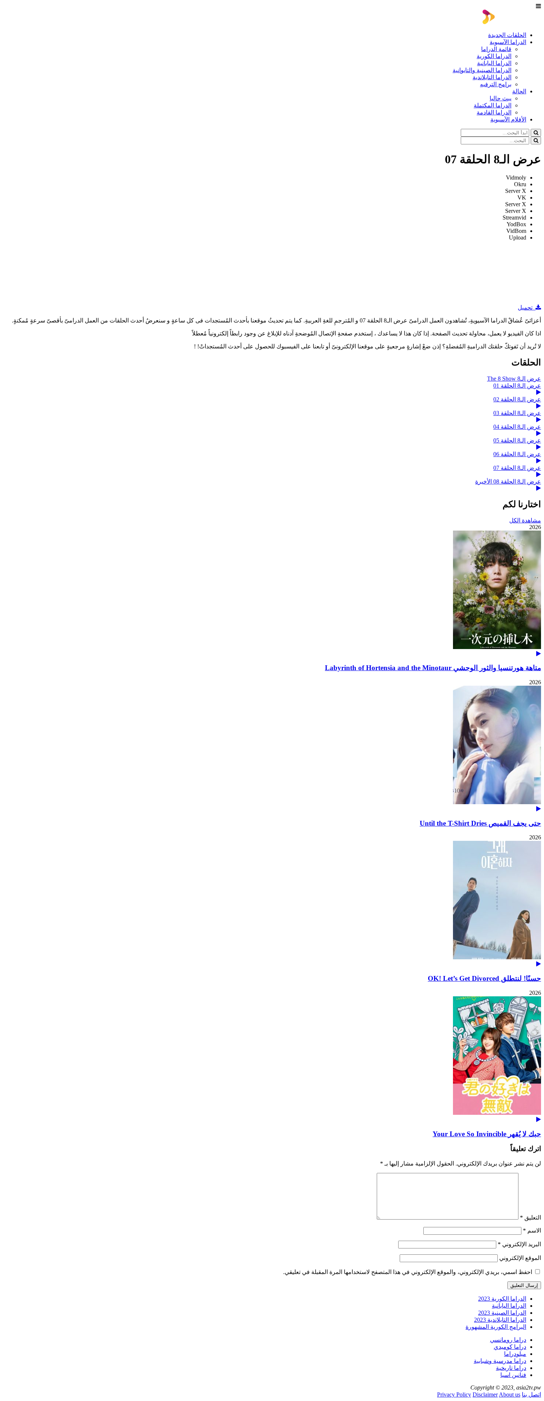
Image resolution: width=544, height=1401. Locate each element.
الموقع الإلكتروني (520, 1258)
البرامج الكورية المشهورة (496, 1327)
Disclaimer (485, 1394)
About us (509, 1394)
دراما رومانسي (508, 1340)
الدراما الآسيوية (508, 42)
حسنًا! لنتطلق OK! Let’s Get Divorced (484, 978)
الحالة (519, 91)
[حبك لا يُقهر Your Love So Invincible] (272, 1059)
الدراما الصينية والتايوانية (482, 70)
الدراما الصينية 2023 (502, 1313)
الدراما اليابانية (494, 63)
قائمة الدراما (496, 49)
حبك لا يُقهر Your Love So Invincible (487, 1134)
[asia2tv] (512, 22)
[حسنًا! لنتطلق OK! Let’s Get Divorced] (272, 904)
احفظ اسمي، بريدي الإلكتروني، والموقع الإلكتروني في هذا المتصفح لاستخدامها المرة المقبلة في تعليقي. (407, 1272)
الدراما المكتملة (492, 105)
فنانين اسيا (513, 1375)
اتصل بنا (531, 1394)
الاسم (532, 1230)
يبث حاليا (500, 98)
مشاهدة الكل (525, 520)
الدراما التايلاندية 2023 (500, 1320)
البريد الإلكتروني (519, 1244)
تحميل (526, 307)
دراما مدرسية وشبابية (500, 1361)
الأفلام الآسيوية (508, 119)
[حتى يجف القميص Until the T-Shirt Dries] (272, 749)
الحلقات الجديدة (507, 35)
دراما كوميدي (510, 1347)
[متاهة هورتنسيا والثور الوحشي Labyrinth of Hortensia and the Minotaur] (272, 594)
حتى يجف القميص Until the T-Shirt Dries (480, 823)
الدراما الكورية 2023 (502, 1298)
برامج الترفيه (495, 84)
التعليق (530, 1217)
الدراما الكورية (494, 56)
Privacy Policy (454, 1394)
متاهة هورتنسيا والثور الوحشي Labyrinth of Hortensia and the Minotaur (433, 668)
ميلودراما (515, 1354)
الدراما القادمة (494, 112)
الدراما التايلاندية (492, 77)
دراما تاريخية (511, 1368)
